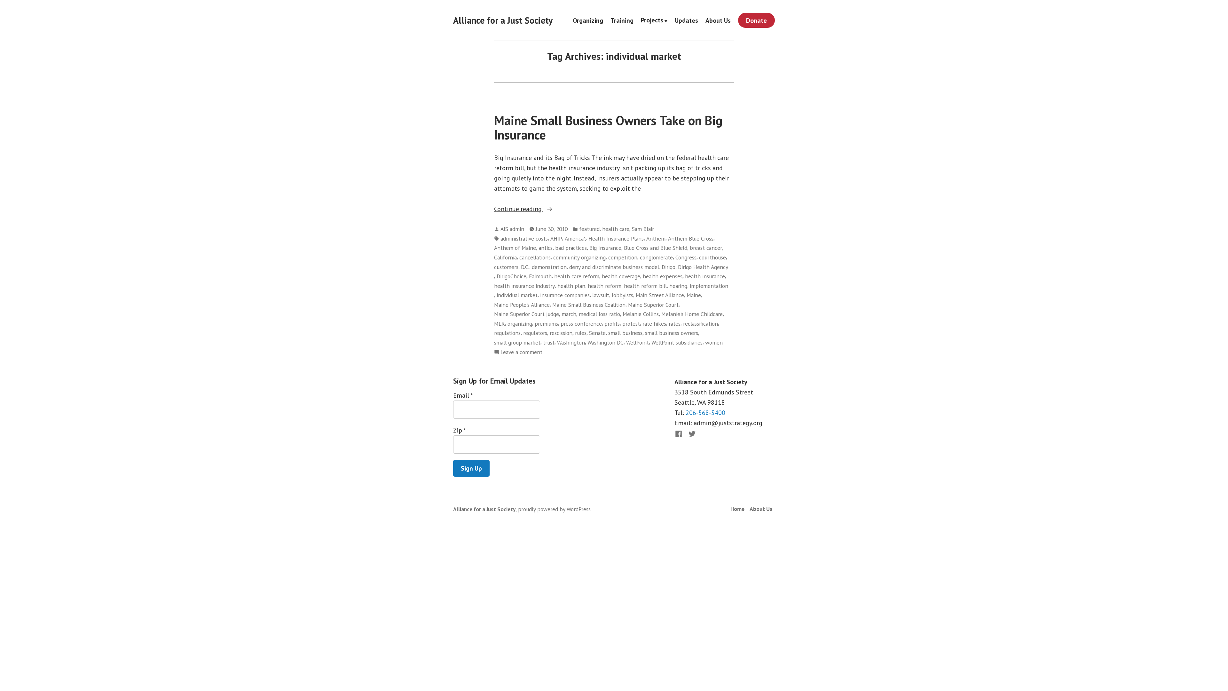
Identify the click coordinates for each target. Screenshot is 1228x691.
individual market (517, 295)
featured (589, 229)
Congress (686, 257)
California (505, 257)
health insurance (705, 276)
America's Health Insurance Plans (604, 238)
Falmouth (540, 276)
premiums (546, 323)
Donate (756, 20)
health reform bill (645, 286)
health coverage (621, 276)
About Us (718, 20)
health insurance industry (524, 286)
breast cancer (706, 247)
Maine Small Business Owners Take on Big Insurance (608, 127)
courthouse (712, 257)
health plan (571, 286)
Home (737, 508)
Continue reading (533, 209)
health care (615, 229)
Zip (459, 430)
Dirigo (668, 267)
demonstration (549, 267)
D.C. (525, 267)
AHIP (556, 238)
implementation (709, 286)
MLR (499, 323)
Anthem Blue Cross (690, 238)
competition (622, 257)
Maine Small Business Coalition (589, 304)
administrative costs (524, 238)
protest (631, 323)
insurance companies (565, 295)
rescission (561, 333)
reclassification (700, 323)
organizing (520, 323)
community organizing (579, 257)
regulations (507, 333)
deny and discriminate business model (614, 267)
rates (675, 323)
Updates (686, 20)
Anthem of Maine (515, 247)
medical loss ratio (599, 314)
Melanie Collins (641, 314)
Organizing (588, 20)
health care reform (576, 276)
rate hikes (654, 323)
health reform (604, 286)
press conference (581, 323)
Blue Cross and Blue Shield (655, 247)
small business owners (671, 333)
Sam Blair (643, 229)
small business (625, 333)
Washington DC (605, 342)
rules (580, 333)
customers (506, 267)
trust (549, 342)
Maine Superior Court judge (526, 314)
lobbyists (622, 295)
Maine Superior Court (653, 304)
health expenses (662, 276)
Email (463, 395)
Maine (694, 295)
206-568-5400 (705, 413)
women (714, 342)
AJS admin (512, 229)
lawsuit (600, 295)
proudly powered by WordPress (554, 509)
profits (612, 323)
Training (622, 20)
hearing (678, 286)
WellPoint (637, 342)
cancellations (535, 257)
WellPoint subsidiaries (677, 342)
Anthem (655, 238)
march (569, 314)
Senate (597, 333)
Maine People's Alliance (522, 304)
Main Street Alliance (660, 295)
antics (546, 247)
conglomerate (656, 257)
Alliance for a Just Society (503, 20)
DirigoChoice (511, 276)
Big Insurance (605, 247)
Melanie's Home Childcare (692, 314)
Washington (571, 342)
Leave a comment (521, 352)
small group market (517, 342)
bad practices (571, 247)
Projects (652, 20)
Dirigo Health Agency (703, 267)
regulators (535, 333)
